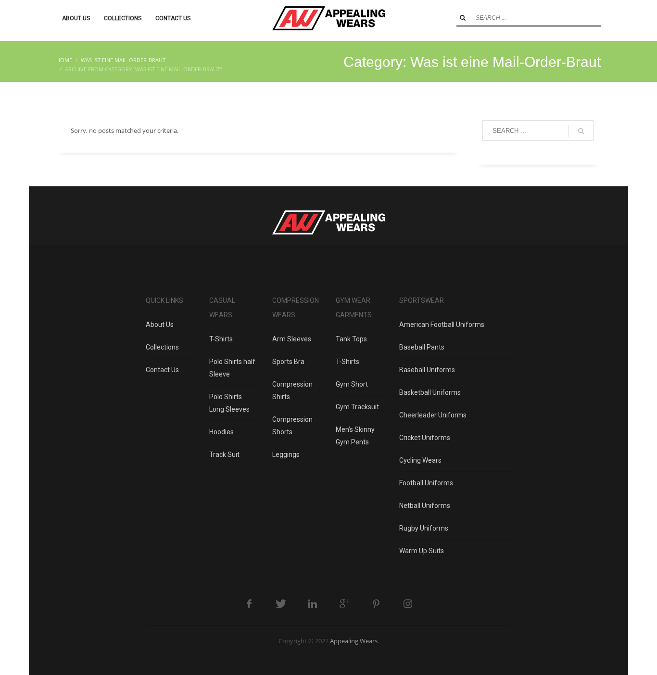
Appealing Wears (354, 640)
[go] (462, 17)
